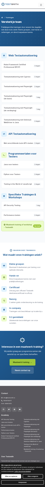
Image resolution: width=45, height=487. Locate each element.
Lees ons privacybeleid (23, 471)
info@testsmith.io (9, 398)
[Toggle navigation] (41, 5)
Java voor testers (7, 422)
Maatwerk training (21, 362)
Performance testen (7, 430)
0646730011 (7, 400)
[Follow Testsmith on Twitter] (9, 409)
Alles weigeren (33, 476)
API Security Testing (7, 419)
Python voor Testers (7, 433)
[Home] (2, 17)
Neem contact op (22, 370)
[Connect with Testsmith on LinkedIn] (14, 409)
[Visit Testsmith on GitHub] (3, 409)
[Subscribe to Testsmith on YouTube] (20, 409)
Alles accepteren (11, 476)
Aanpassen (22, 482)
